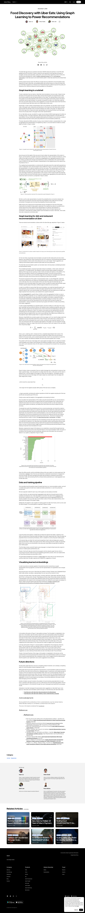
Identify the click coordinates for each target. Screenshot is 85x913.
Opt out (76, 909)
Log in (74, 1)
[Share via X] (44, 65)
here (78, 906)
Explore (14, 1)
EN (66, 1)
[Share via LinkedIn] (41, 65)
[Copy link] (47, 65)
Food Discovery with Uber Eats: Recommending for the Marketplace (40, 692)
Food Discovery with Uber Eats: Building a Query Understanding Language (41, 693)
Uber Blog (7, 2)
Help (70, 1)
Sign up (78, 1)
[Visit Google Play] (11, 902)
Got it (81, 909)
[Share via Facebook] (38, 65)
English (68, 896)
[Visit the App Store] (19, 902)
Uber (8, 856)
